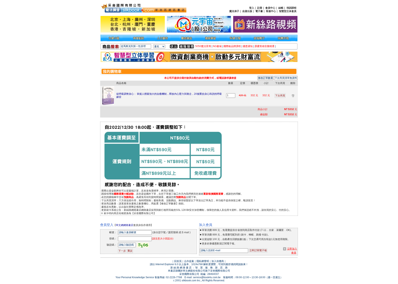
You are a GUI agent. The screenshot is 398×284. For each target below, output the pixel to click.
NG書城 (217, 46)
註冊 (259, 7)
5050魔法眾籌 (203, 46)
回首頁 (178, 261)
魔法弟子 (234, 11)
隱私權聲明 (203, 261)
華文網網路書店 (124, 225)
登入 (251, 7)
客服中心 (271, 11)
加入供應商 (217, 261)
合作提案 (189, 261)
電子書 (259, 11)
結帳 (280, 7)
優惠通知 (248, 46)
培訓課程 (291, 7)
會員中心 (270, 7)
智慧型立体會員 (287, 11)
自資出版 (247, 11)
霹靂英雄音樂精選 (264, 46)
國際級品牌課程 (232, 46)
